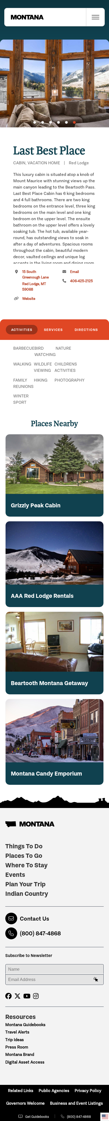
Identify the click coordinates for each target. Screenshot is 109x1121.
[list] (54, 375)
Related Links (20, 1090)
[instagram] (36, 996)
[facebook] (8, 996)
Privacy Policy (88, 1090)
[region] (54, 83)
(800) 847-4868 (40, 933)
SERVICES (53, 330)
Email (74, 272)
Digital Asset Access (24, 1062)
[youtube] (26, 996)
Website (28, 298)
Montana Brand (19, 1054)
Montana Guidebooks (25, 1024)
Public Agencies (54, 1090)
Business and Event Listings (76, 1103)
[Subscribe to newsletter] (96, 979)
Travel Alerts (17, 1032)
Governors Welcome (25, 1103)
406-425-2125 (81, 281)
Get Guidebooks (37, 1117)
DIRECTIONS (86, 330)
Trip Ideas (14, 1039)
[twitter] (17, 996)
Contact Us (34, 918)
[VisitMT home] (24, 17)
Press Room (16, 1047)
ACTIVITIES (21, 330)
